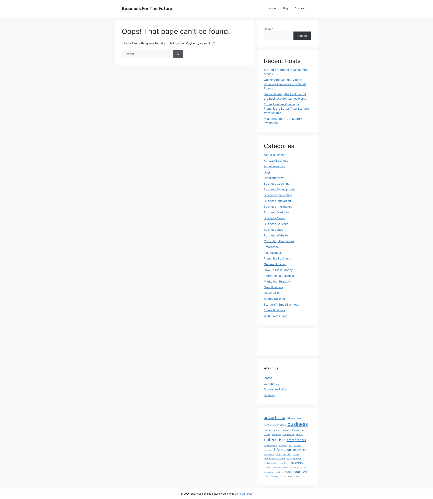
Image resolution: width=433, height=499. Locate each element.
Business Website (276, 235)
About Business (274, 155)
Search (268, 29)
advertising (274, 417)
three (304, 471)
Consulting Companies (279, 241)
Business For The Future (147, 8)
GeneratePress (243, 493)
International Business (279, 275)
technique (292, 471)
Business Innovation (277, 201)
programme (297, 462)
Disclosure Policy (275, 389)
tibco (266, 476)
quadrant (268, 467)
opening (297, 458)
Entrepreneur (272, 247)
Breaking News (274, 178)
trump (283, 476)
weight (291, 476)
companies (288, 434)
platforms (285, 463)
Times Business (274, 310)
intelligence (269, 454)
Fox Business (273, 252)
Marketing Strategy (277, 281)
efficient (299, 435)
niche (289, 459)
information (282, 449)
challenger (276, 435)
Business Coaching (277, 183)
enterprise (274, 439)
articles (291, 418)
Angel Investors (274, 166)
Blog (285, 8)
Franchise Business (277, 258)
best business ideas (275, 424)
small (285, 467)
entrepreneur (296, 440)
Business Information (278, 195)
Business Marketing (277, 212)
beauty (299, 418)
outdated (268, 463)
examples (283, 445)
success (303, 467)
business (297, 424)
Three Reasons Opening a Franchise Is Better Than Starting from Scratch (286, 109)
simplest (277, 467)
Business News (274, 218)
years (298, 476)
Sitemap (269, 395)
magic (278, 454)
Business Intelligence (278, 206)
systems (279, 472)
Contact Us (301, 8)
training (274, 476)
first (290, 445)
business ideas (272, 430)
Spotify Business (275, 298)
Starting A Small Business (281, 304)
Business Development (279, 189)
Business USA (273, 229)
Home (272, 8)
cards (267, 434)
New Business (273, 287)
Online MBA (272, 293)
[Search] (178, 54)
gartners (297, 445)
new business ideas (274, 458)
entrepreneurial (270, 445)
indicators (268, 450)
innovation (299, 449)
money (286, 454)
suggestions (269, 472)
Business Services (276, 224)
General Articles (275, 264)
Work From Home (275, 316)
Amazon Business (276, 160)
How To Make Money (278, 270)
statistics (294, 467)
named (296, 454)
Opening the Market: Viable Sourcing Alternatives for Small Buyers (285, 84)
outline (276, 463)
